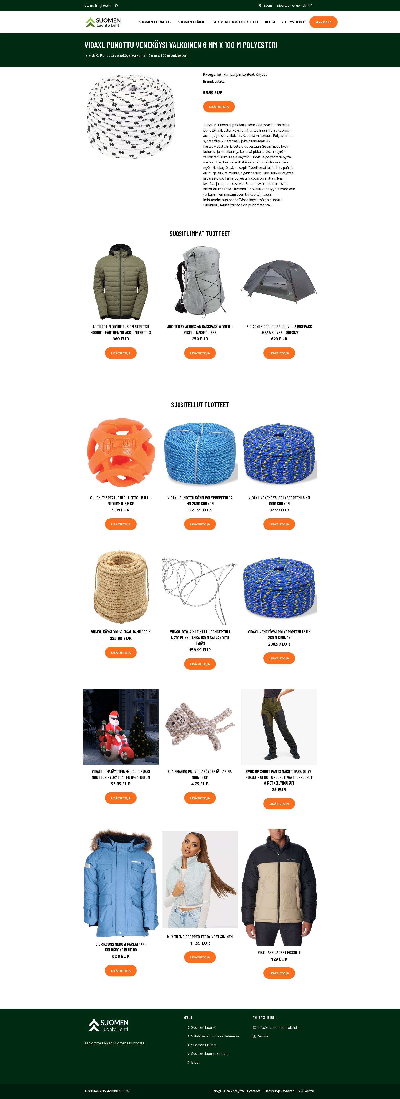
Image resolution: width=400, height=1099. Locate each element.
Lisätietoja (219, 106)
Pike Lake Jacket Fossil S (279, 952)
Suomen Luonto (203, 1027)
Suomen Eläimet (192, 22)
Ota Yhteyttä (234, 1091)
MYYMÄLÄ (323, 22)
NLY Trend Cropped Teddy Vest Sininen (200, 936)
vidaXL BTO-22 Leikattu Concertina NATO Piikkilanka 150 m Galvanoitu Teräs (200, 637)
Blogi (270, 22)
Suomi (268, 6)
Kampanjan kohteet (238, 74)
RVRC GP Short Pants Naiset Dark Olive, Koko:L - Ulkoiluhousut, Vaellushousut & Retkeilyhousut (279, 777)
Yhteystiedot (293, 22)
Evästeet (253, 1091)
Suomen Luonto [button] (154, 22)
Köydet (261, 74)
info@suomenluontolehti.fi (294, 6)
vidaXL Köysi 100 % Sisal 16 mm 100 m (121, 631)
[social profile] (116, 6)
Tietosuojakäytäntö (279, 1091)
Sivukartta (306, 1091)
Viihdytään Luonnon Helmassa (215, 1036)
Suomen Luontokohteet (236, 22)
